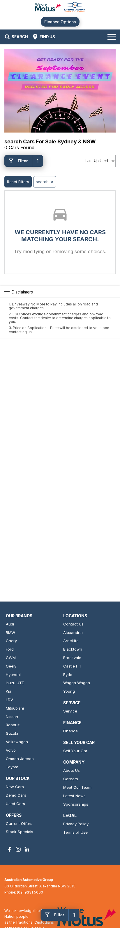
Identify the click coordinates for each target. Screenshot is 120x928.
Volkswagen (17, 741)
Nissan (12, 716)
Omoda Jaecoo (20, 758)
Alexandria (73, 632)
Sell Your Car (75, 750)
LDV (9, 699)
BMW (10, 632)
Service (70, 711)
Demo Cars (16, 795)
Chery (11, 640)
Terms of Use (75, 832)
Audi (10, 624)
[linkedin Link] (27, 849)
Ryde (67, 674)
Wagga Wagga (76, 682)
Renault (13, 724)
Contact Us (73, 624)
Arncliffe (71, 640)
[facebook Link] (9, 849)
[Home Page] (60, 7)
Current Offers (19, 823)
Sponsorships (75, 804)
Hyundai (13, 674)
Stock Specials (19, 831)
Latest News (74, 795)
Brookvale (72, 657)
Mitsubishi (15, 708)
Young (69, 691)
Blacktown (72, 649)
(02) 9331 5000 (30, 892)
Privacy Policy (76, 823)
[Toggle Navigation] (111, 36)
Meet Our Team (77, 787)
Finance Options (60, 21)
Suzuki (12, 733)
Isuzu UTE (15, 682)
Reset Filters (18, 181)
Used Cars (15, 803)
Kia (8, 691)
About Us (71, 770)
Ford (10, 649)
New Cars (15, 786)
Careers (70, 778)
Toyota (12, 766)
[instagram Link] (18, 849)
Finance (70, 731)
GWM (11, 657)
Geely (11, 666)
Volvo (11, 750)
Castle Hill (72, 666)
